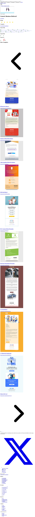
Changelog (3, 491)
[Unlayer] (1, 0)
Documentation (4, 487)
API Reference (4, 488)
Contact (3, 509)
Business (1, 164)
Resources (17, 2)
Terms (3, 514)
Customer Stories (4, 499)
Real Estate (2, 265)
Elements (3, 482)
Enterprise (3, 506)
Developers (12, 2)
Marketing (1, 395)
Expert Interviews (4, 500)
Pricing (22, 2)
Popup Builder (4, 480)
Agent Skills (4, 492)
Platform (2, 2)
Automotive (2, 311)
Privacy (3, 513)
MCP (3, 493)
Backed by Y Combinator (4, 474)
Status (3, 515)
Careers (3, 508)
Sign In (1, 3)
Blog (3, 498)
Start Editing (2, 18)
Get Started (4, 3)
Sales (7, 311)
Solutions (8, 2)
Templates (3, 501)
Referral (10, 108)
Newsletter (7, 108)
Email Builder (4, 478)
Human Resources (3, 108)
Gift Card (10, 395)
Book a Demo (4, 510)
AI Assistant (4, 483)
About (3, 505)
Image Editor (4, 481)
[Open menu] (1, 4)
